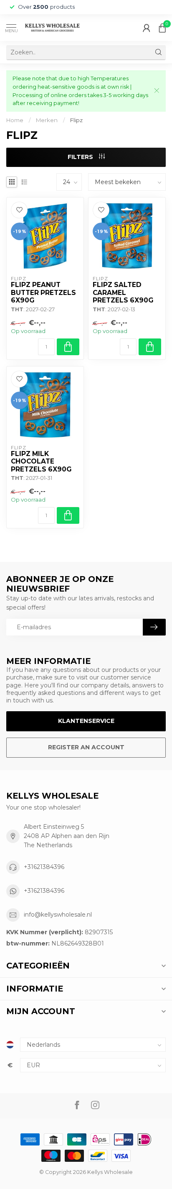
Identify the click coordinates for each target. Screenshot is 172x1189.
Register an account (86, 747)
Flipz (76, 120)
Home (14, 120)
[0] (162, 27)
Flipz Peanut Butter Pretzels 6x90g (43, 292)
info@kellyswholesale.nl (58, 914)
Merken (47, 120)
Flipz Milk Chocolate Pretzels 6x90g (41, 461)
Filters (81, 157)
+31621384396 (44, 867)
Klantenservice (86, 721)
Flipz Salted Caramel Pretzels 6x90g (123, 292)
